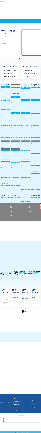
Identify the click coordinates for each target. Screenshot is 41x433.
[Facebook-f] (14, 410)
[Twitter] (20, 410)
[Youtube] (18, 410)
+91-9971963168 (5, 273)
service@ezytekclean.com (21, 272)
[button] (0, 336)
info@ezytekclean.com (7, 272)
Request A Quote (40, 206)
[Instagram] (16, 410)
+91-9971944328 (19, 273)
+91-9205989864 (34, 273)
